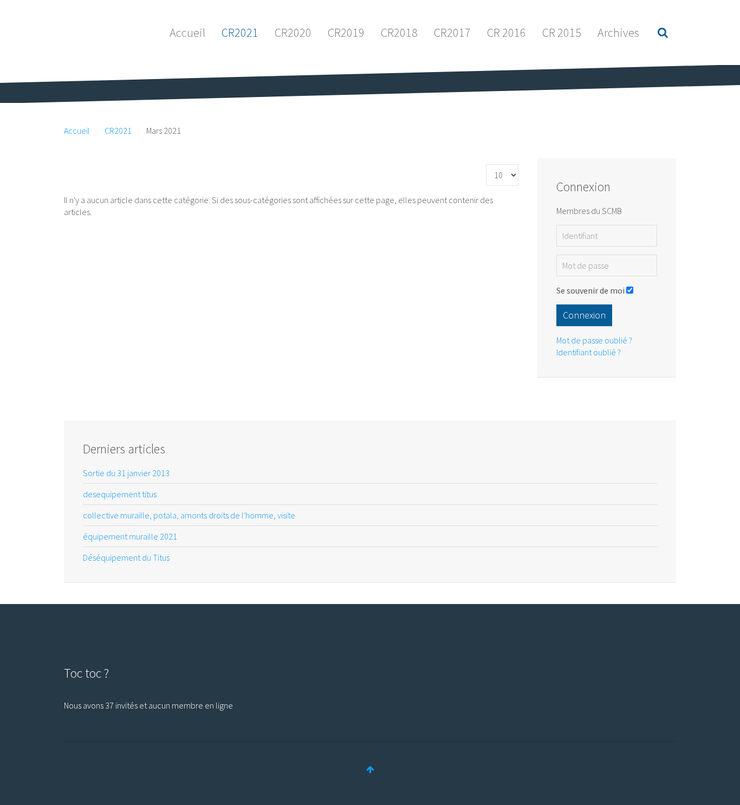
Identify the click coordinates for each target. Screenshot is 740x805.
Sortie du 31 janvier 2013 (126, 473)
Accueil (187, 32)
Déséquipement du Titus (126, 557)
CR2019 (346, 32)
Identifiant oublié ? (588, 352)
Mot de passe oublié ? (594, 340)
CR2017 (452, 32)
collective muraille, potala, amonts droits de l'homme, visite (189, 515)
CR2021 (240, 32)
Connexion (584, 315)
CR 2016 (506, 32)
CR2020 (293, 32)
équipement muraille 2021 (130, 536)
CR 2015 (561, 32)
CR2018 (399, 32)
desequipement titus (120, 494)
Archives (618, 32)
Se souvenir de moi (590, 290)
